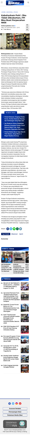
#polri (21, 234)
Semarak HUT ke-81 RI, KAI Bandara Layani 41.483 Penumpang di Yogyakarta (10, 348)
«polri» (15, 12)
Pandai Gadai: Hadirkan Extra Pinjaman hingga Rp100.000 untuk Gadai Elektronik (11, 358)
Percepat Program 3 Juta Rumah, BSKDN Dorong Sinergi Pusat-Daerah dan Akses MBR (11, 338)
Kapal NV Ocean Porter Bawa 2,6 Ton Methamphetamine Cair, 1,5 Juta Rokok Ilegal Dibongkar (11, 308)
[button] (27, 29)
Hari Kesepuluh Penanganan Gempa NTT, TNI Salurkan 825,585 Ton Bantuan (6, 268)
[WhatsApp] (17, 228)
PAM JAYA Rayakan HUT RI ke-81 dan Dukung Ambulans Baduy (11, 328)
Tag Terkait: (5, 234)
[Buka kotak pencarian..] (28, 2)
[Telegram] (20, 228)
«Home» (3, 12)
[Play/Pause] (27, 25)
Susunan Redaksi (15, 408)
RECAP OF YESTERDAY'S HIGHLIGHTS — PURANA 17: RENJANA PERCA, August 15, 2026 (11, 285)
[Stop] (27, 27)
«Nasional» (9, 12)
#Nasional (14, 234)
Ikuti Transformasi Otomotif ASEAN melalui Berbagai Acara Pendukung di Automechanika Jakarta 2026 (11, 319)
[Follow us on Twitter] (13, 403)
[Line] (14, 228)
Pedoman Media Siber (15, 415)
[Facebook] (7, 228)
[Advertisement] (13, 386)
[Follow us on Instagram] (16, 403)
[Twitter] (11, 228)
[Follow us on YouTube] (20, 403)
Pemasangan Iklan (15, 412)
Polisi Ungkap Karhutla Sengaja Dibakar (10, 366)
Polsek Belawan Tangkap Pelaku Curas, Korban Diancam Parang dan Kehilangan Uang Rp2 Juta (14, 119)
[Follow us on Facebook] (9, 403)
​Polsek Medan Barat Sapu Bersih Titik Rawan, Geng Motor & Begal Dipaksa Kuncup (14, 134)
